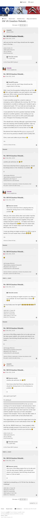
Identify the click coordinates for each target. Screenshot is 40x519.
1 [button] (22, 25)
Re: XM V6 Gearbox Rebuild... (14, 36)
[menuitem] (5, 15)
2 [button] (24, 25)
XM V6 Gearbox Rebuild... (15, 21)
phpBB (7, 512)
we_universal (6, 513)
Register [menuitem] (24, 2)
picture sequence (27, 131)
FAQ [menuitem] (1, 15)
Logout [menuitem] (31, 2)
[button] (21, 25)
